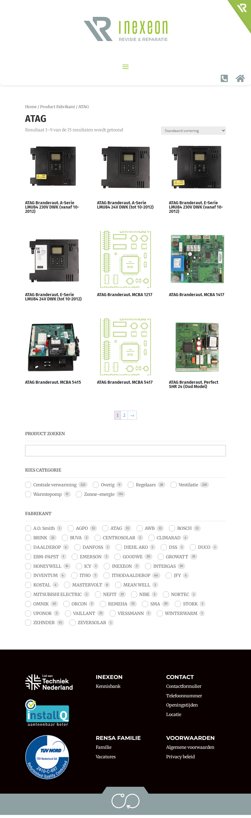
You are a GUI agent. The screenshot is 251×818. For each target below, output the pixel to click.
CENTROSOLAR (119, 538)
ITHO (85, 575)
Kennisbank (108, 686)
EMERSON (91, 557)
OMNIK (41, 604)
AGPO (82, 528)
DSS (173, 547)
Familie (103, 747)
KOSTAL (42, 585)
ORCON (79, 604)
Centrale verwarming (55, 485)
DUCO (204, 547)
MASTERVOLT (87, 585)
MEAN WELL (136, 585)
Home (31, 106)
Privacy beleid (180, 757)
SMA (155, 604)
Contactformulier (183, 686)
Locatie (173, 714)
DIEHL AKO (136, 547)
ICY (87, 566)
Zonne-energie (99, 494)
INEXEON (122, 566)
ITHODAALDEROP (131, 575)
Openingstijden (182, 705)
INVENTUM (45, 575)
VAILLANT (84, 613)
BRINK (40, 538)
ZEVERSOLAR (92, 622)
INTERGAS (164, 566)
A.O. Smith (44, 528)
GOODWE (133, 557)
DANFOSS (93, 547)
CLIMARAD (169, 538)
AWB (150, 528)
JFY (177, 575)
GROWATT (177, 557)
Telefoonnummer (184, 696)
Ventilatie (188, 485)
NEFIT (110, 594)
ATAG (116, 528)
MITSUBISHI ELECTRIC (57, 594)
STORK (190, 604)
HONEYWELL (47, 566)
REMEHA (117, 604)
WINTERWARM (181, 613)
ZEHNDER (44, 622)
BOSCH (184, 528)
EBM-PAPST (46, 557)
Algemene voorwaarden (190, 747)
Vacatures (106, 757)
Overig (107, 485)
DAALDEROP (47, 547)
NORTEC (180, 594)
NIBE (144, 594)
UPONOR (42, 613)
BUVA (76, 538)
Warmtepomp (47, 494)
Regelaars (146, 485)
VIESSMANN (131, 613)
